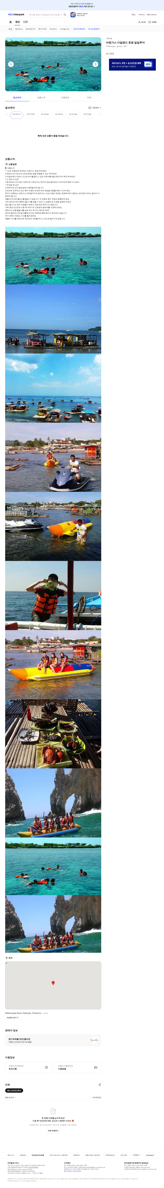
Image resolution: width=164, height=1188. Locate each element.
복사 (46, 1013)
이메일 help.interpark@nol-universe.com (91, 1167)
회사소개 (11, 1155)
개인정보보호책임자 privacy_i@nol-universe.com (140, 1169)
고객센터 (136, 1155)
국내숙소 (53, 29)
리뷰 (89, 97)
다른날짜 (95, 107)
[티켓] (26, 22)
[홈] (10, 22)
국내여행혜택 (93, 29)
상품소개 (41, 97)
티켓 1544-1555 (81, 1165)
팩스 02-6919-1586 (70, 1167)
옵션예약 (17, 97)
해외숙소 (19, 29)
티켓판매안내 (110, 1155)
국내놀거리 (65, 29)
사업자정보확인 (33, 1167)
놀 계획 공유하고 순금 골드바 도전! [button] (44, 14)
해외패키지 (30, 29)
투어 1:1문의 (68, 1171)
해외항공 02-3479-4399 (72, 1169)
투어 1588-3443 (69, 1165)
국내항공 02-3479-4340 (90, 1169)
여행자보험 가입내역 (92, 1155)
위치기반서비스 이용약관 (58, 1155)
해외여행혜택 (79, 29)
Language (149, 1155)
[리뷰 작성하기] (99, 1084)
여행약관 (76, 1155)
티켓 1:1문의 (77, 1171)
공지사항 (124, 1155)
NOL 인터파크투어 (14, 1090)
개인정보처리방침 (38, 1155)
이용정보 (65, 97)
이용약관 (23, 1155)
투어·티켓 (42, 29)
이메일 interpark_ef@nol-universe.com (137, 1167)
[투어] (17, 22)
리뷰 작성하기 (53, 1131)
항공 (10, 29)
